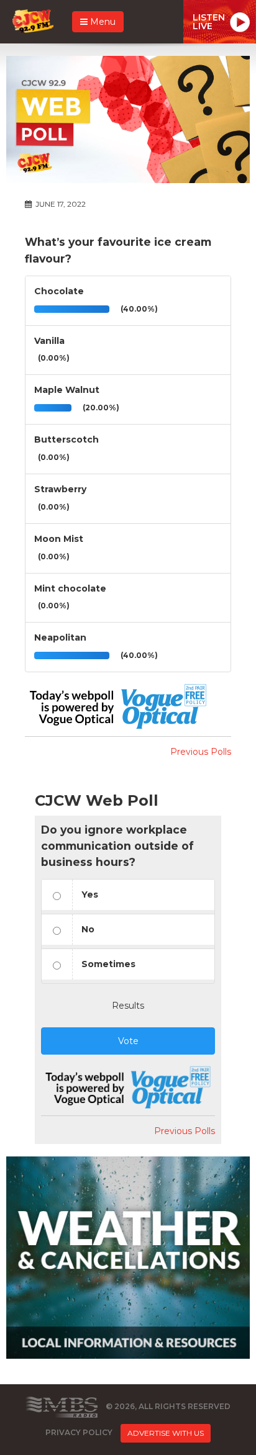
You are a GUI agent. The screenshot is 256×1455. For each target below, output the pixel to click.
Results (128, 1005)
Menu (102, 21)
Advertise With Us (165, 1433)
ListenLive (209, 22)
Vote (128, 1041)
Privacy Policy (78, 1432)
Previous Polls (200, 751)
